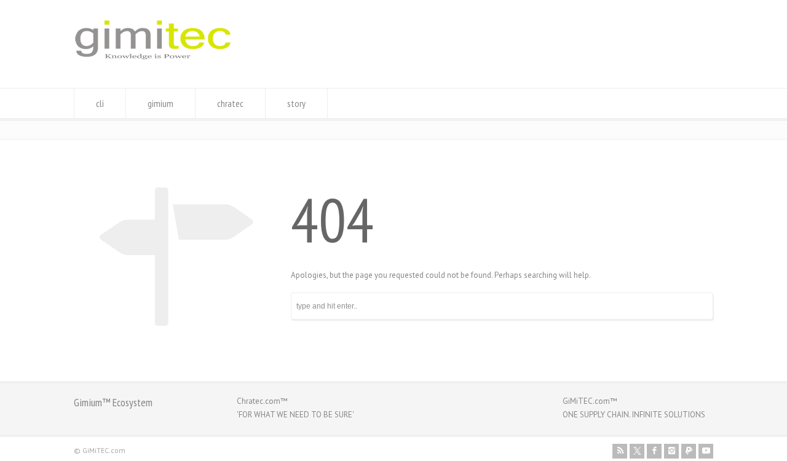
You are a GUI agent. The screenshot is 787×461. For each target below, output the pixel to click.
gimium (160, 103)
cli (100, 103)
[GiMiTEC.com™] (153, 65)
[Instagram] (671, 451)
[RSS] (619, 451)
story (296, 103)
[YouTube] (705, 451)
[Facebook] (654, 451)
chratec (230, 103)
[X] (637, 451)
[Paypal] (688, 451)
